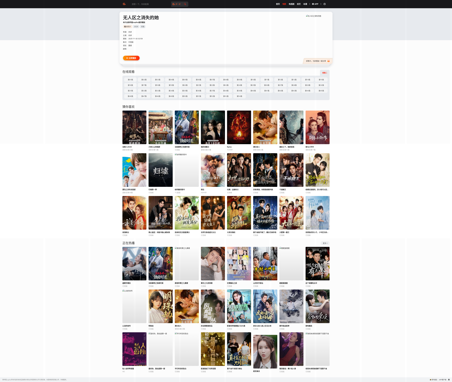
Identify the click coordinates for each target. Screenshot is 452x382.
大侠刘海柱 (231, 232)
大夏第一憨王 (284, 232)
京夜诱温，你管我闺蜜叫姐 (263, 189)
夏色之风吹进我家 (129, 189)
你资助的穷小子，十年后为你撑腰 (318, 232)
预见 (202, 189)
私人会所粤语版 (128, 369)
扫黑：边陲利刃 (233, 189)
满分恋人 (256, 147)
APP (316, 4)
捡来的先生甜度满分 (182, 232)
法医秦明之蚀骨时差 (182, 147)
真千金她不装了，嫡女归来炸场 (264, 232)
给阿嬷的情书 (180, 189)
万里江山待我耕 (154, 147)
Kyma (229, 147)
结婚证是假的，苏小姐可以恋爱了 (318, 189)
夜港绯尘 (125, 232)
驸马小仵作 (310, 147)
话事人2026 (127, 147)
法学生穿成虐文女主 (208, 232)
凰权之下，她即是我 (286, 147)
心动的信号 (126, 326)
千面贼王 (282, 189)
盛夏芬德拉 (126, 283)
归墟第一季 (153, 189)
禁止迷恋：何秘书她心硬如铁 (159, 232)
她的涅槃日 (205, 147)
